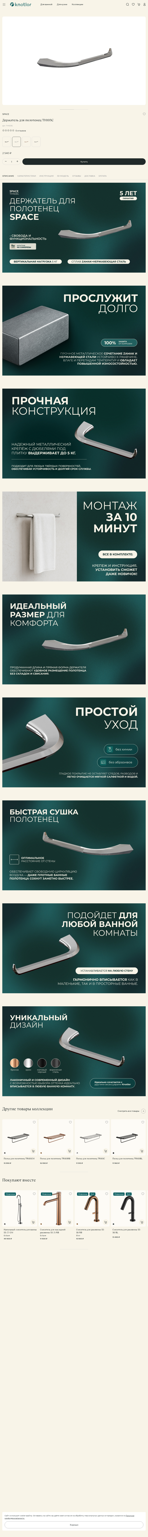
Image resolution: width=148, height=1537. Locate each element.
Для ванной (46, 4)
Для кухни (62, 4)
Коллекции (77, 4)
